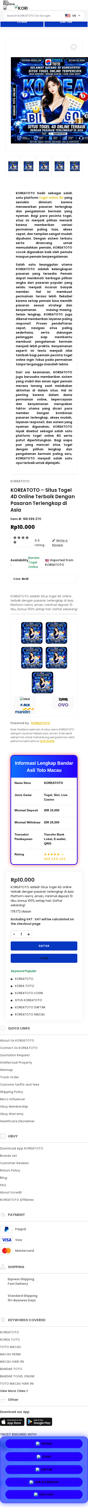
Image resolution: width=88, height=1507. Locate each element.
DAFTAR (66, 22)
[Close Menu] (4, 9)
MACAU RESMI (10, 1354)
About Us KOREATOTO (17, 1040)
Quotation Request (15, 1055)
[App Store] (13, 1423)
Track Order (9, 1077)
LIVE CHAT (46, 1493)
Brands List (8, 1156)
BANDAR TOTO (11, 1369)
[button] (73, 47)
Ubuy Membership (14, 1106)
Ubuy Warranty (11, 1114)
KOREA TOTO (10, 1339)
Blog (3, 1178)
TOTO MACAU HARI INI (17, 1383)
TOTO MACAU (10, 1347)
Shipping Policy (11, 1092)
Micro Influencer (12, 1099)
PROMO (46, 1444)
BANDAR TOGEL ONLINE (17, 1376)
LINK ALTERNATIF (47, 1481)
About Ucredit (11, 1192)
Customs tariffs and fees (19, 1084)
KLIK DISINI (47, 741)
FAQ (3, 1185)
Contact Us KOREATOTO (19, 1048)
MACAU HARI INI (12, 1361)
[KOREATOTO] (21, 8)
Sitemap (6, 1070)
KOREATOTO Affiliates (17, 1200)
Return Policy (10, 1170)
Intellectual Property (16, 1062)
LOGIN (22, 22)
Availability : (19, 562)
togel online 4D (51, 197)
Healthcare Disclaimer (17, 1121)
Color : (21, 579)
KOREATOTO (19, 481)
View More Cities (13, 1391)
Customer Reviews (14, 1163)
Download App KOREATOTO (21, 1148)
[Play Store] (39, 1423)
